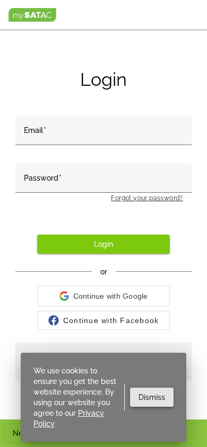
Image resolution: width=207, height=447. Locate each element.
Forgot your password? (147, 198)
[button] (103, 296)
